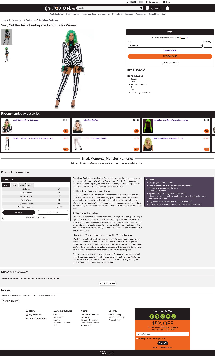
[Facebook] (151, 316)
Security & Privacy (116, 317)
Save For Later (170, 63)
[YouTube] (168, 316)
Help (168, 2)
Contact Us (153, 2)
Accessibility (86, 325)
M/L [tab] (22, 185)
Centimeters (53, 212)
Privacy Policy (115, 320)
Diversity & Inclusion (89, 320)
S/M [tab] (14, 185)
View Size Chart (170, 51)
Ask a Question (107, 283)
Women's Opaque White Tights (95, 138)
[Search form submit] (141, 8)
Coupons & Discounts (90, 315)
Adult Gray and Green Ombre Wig (25, 120)
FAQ (55, 325)
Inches (18, 212)
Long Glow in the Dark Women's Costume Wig (171, 120)
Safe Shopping (115, 315)
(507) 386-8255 (136, 2)
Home (32, 311)
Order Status (58, 317)
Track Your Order (37, 318)
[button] (154, 8)
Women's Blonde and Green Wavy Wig (168, 138)
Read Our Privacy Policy (162, 347)
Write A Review (10, 301)
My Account (35, 314)
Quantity (207, 42)
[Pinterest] (157, 316)
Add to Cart (170, 56)
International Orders (61, 323)
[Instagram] (162, 316)
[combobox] (107, 8)
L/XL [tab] (30, 185)
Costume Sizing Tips (36, 218)
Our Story (85, 317)
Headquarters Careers (90, 323)
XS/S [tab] (6, 185)
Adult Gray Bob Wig (91, 120)
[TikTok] (173, 316)
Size (129, 42)
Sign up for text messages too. (152, 338)
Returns (56, 320)
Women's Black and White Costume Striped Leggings (33, 138)
